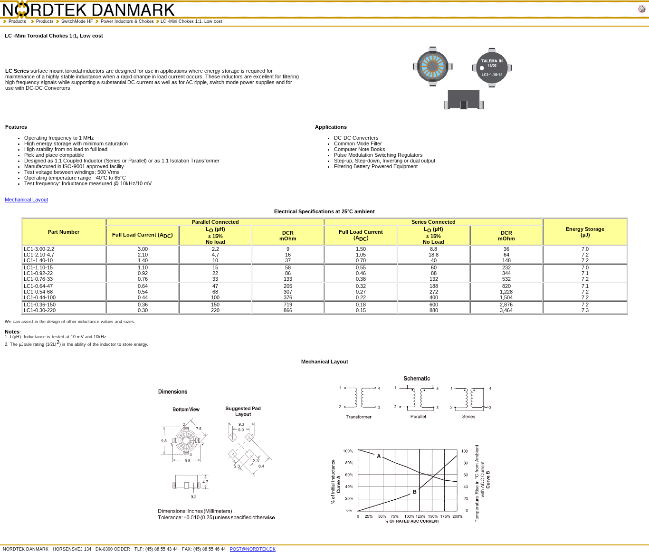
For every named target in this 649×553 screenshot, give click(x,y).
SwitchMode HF (77, 21)
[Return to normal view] (642, 9)
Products (17, 21)
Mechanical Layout (26, 199)
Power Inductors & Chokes (127, 21)
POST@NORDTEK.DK (253, 549)
